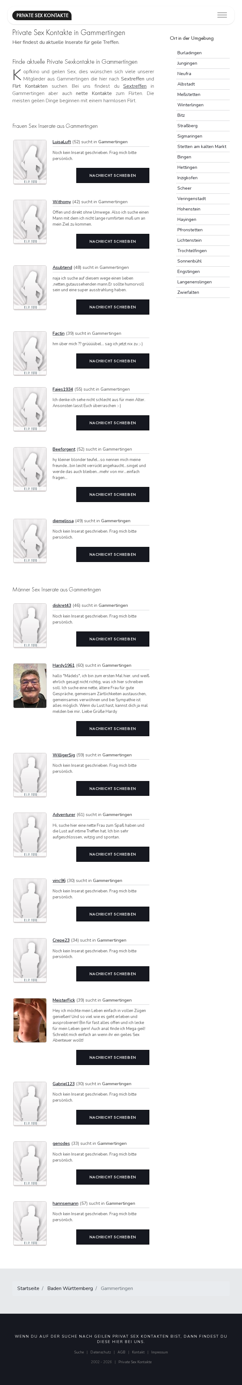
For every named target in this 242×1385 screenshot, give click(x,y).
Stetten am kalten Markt (201, 147)
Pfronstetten (190, 230)
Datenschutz (100, 1352)
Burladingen (189, 53)
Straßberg (187, 126)
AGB (121, 1352)
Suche (79, 1352)
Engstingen (188, 272)
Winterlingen (190, 105)
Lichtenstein (189, 240)
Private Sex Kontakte (135, 1362)
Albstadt (186, 84)
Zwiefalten (188, 292)
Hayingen (186, 219)
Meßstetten (188, 95)
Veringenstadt (191, 199)
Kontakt (138, 1352)
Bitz (181, 115)
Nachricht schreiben (112, 175)
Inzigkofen (187, 178)
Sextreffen (135, 86)
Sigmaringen (189, 136)
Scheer (184, 188)
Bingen (184, 157)
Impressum (159, 1352)
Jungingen (187, 63)
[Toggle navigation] (222, 15)
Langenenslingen (194, 282)
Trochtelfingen (192, 251)
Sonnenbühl (189, 261)
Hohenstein (188, 209)
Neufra (184, 74)
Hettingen (187, 167)
